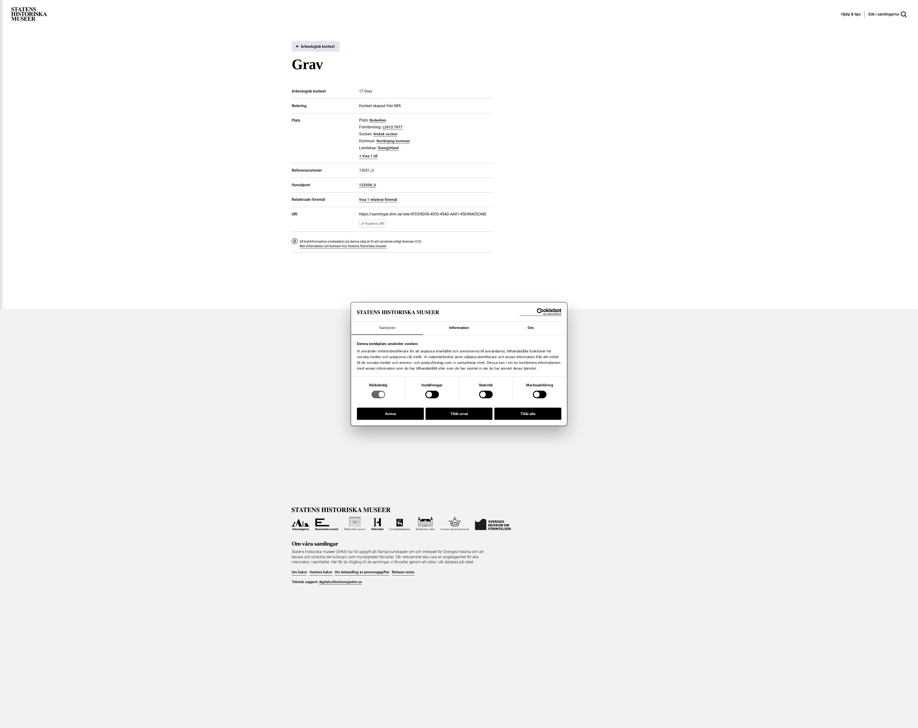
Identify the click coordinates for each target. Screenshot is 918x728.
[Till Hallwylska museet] (355, 523)
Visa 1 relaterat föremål (378, 199)
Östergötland (388, 148)
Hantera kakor (321, 572)
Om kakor (299, 572)
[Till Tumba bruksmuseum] (455, 523)
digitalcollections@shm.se (340, 582)
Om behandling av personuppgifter (362, 572)
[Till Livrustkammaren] (399, 523)
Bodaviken (378, 120)
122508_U (367, 185)
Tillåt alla (527, 413)
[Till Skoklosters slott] (425, 523)
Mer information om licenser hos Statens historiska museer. (343, 246)
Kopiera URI (374, 223)
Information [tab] (459, 328)
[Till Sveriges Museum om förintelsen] (493, 523)
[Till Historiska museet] (377, 523)
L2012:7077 (392, 127)
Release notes (403, 572)
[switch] (432, 394)
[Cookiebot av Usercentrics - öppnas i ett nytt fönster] (540, 312)
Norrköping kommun (393, 141)
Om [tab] (531, 328)
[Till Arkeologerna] (300, 523)
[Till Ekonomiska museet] (326, 523)
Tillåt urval (459, 413)
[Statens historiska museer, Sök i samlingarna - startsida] (29, 13)
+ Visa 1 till (368, 156)
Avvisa (390, 413)
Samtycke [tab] (387, 328)
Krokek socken (385, 134)
